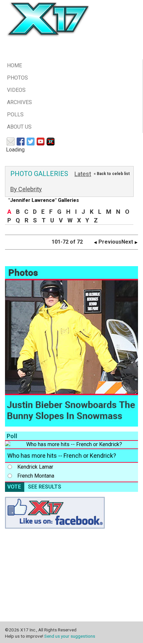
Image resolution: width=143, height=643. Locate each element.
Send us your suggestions (69, 636)
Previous (109, 242)
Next (127, 242)
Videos (16, 90)
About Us (19, 127)
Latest (82, 173)
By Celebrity (26, 189)
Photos (17, 78)
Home (14, 65)
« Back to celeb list (112, 173)
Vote (14, 487)
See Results (44, 487)
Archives (19, 102)
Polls (15, 114)
